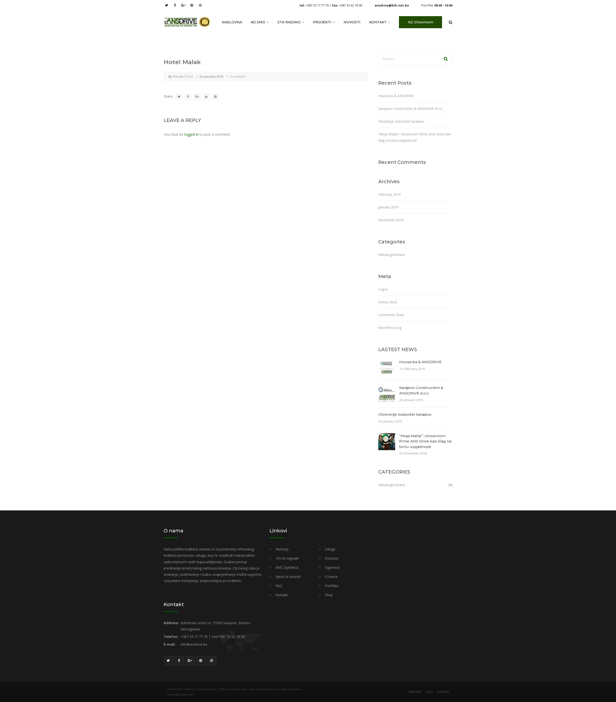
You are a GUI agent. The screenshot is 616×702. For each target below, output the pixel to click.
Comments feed (391, 315)
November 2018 (391, 220)
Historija (282, 549)
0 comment (238, 76)
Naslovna (232, 22)
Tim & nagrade (287, 558)
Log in (383, 289)
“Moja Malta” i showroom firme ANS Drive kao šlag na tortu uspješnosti (425, 441)
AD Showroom (420, 22)
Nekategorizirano (391, 254)
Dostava (331, 558)
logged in (191, 134)
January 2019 (388, 207)
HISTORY (415, 692)
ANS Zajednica (287, 567)
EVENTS (443, 692)
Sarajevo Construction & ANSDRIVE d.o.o (410, 108)
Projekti (322, 22)
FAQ (279, 585)
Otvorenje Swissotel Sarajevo (401, 121)
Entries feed (387, 302)
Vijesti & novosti (288, 576)
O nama (331, 576)
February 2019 (389, 194)
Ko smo (258, 22)
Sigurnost (332, 567)
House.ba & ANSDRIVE (396, 96)
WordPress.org (389, 327)
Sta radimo (289, 22)
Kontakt (378, 22)
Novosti (352, 22)
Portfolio (332, 585)
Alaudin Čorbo (183, 76)
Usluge (330, 549)
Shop (329, 595)
